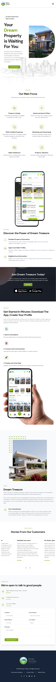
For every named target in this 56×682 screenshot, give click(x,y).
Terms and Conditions (17, 672)
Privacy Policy (30, 672)
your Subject (32, 619)
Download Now (14, 67)
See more (8, 592)
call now (8, 605)
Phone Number (33, 612)
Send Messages (10, 639)
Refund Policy (41, 672)
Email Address (8, 619)
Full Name (7, 612)
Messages (7, 627)
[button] (26, 567)
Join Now (28, 284)
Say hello (8, 599)
